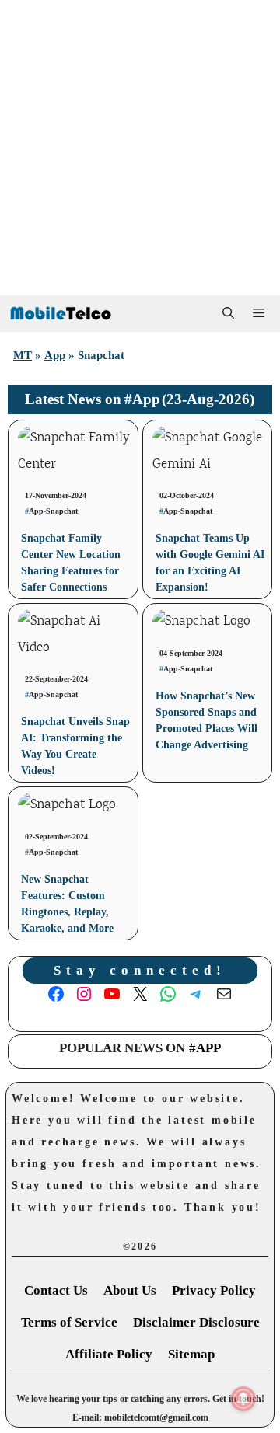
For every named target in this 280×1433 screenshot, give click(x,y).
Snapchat (62, 511)
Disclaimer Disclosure (196, 1322)
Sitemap (191, 1354)
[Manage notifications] (243, 1398)
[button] (228, 313)
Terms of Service (69, 1322)
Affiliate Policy (108, 1354)
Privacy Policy (214, 1290)
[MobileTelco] (60, 313)
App (54, 355)
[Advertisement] (140, 148)
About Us (129, 1290)
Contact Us (56, 1290)
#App (142, 399)
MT (22, 355)
